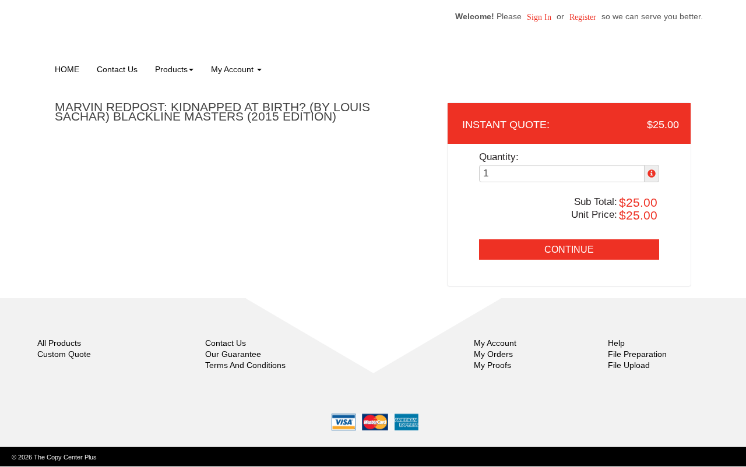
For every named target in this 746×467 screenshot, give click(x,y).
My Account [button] (233, 69)
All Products (59, 343)
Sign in (539, 17)
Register (582, 17)
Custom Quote (64, 354)
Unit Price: (594, 214)
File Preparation (637, 354)
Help (616, 343)
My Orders (493, 354)
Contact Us (117, 69)
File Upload (629, 365)
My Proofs (492, 365)
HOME (67, 69)
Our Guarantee (233, 354)
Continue (569, 249)
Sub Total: (595, 202)
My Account (495, 343)
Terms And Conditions (245, 365)
